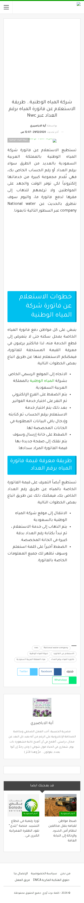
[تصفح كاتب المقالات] (42, 707)
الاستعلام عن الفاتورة (63, 654)
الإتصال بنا (21, 873)
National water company (56, 648)
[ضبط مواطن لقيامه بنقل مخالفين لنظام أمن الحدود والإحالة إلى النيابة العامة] (61, 805)
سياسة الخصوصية (44, 873)
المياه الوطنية (42, 381)
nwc (36, 648)
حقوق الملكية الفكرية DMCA (51, 880)
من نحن (65, 873)
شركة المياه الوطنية (39, 654)
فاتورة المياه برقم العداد (62, 660)
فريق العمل (22, 880)
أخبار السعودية (68, 814)
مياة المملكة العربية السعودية (31, 660)
